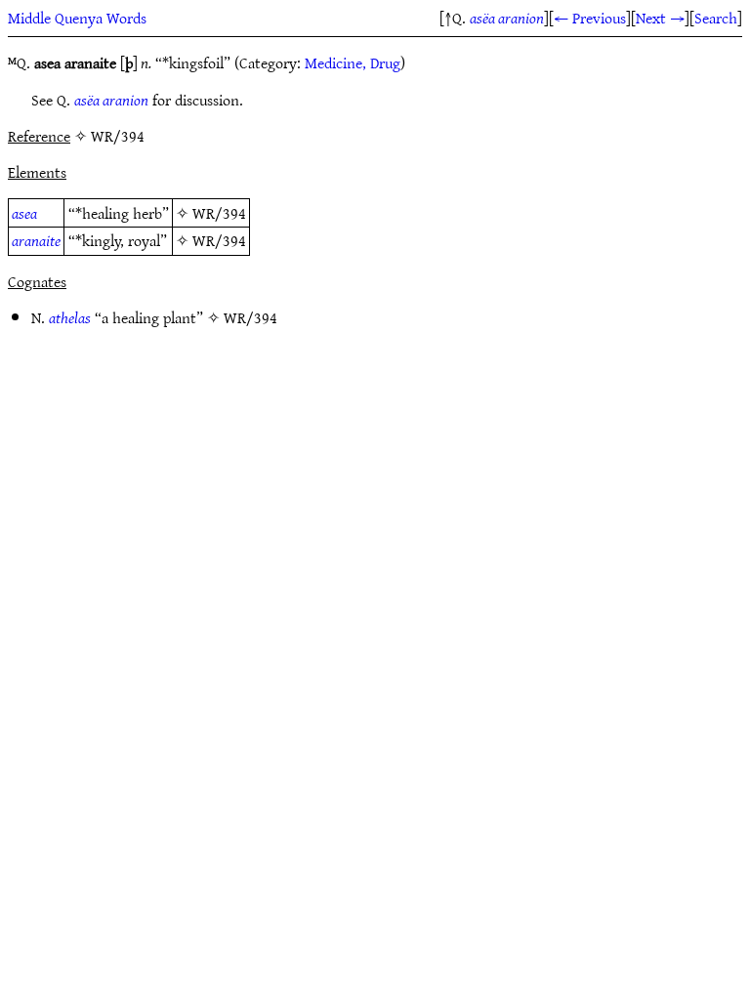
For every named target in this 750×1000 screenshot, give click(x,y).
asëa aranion (507, 17)
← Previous (590, 17)
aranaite (36, 240)
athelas (70, 317)
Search (715, 17)
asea (24, 213)
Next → (660, 17)
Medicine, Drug (352, 62)
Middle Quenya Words (77, 17)
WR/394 (219, 213)
